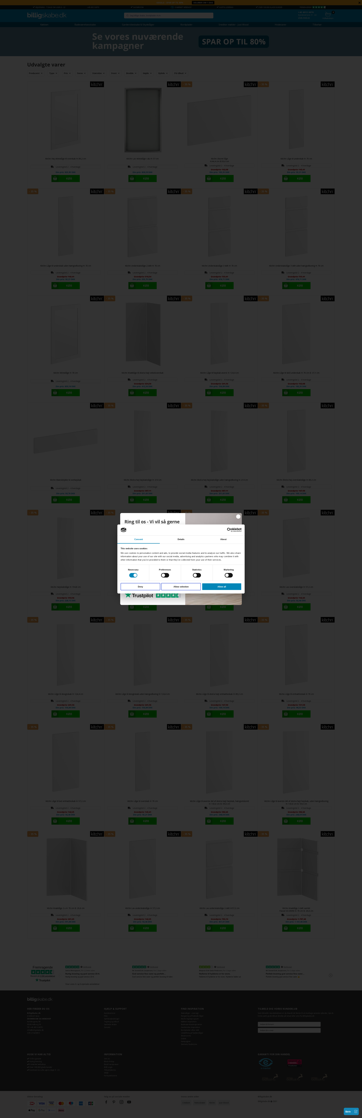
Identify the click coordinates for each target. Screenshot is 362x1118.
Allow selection (181, 586)
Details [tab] (181, 539)
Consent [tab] (138, 539)
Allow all (221, 586)
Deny (140, 586)
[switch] (165, 575)
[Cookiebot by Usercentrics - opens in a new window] (229, 530)
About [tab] (223, 539)
